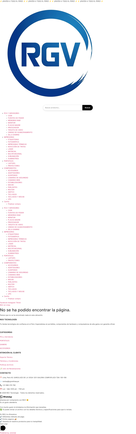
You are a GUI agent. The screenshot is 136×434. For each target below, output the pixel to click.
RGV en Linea (5, 305)
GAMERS (3, 344)
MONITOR (11, 123)
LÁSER (10, 149)
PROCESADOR (13, 128)
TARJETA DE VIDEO (15, 130)
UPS (9, 199)
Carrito (6, 202)
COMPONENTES (10, 168)
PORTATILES (8, 161)
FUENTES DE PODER (16, 118)
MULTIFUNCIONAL (15, 154)
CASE (10, 116)
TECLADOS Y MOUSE (16, 197)
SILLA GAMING (13, 135)
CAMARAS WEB (14, 180)
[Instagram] (3, 328)
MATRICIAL (12, 151)
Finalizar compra (14, 204)
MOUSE (11, 185)
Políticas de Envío (6, 365)
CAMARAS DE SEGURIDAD (18, 178)
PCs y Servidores (6, 337)
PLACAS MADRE (14, 125)
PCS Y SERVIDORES (11, 113)
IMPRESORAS (9, 137)
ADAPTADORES (14, 173)
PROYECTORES (14, 166)
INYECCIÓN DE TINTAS (17, 147)
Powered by (8, 433)
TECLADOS (12, 194)
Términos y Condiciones (9, 361)
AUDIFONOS (12, 175)
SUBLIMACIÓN (13, 156)
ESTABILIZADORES (15, 182)
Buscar (87, 108)
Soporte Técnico (6, 357)
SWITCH (11, 192)
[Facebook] (1, 328)
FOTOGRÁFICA (13, 142)
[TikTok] (4, 328)
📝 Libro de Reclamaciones (10, 369)
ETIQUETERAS (13, 139)
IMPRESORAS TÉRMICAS (17, 144)
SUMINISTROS (13, 159)
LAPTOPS (11, 163)
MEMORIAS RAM (14, 120)
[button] (68, 427)
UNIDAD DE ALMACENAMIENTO (20, 132)
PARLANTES (12, 187)
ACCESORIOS (13, 170)
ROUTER (11, 190)
